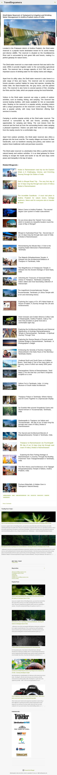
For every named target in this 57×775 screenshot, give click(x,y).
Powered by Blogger (29, 770)
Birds (13, 495)
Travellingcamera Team (18, 573)
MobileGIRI (14, 575)
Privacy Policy (15, 578)
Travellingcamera (13, 2)
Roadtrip (47, 495)
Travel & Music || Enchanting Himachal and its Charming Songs (26, 647)
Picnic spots (40, 495)
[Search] (55, 2)
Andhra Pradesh (7, 495)
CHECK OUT (15, 562)
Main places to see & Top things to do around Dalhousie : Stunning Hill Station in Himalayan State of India (25, 546)
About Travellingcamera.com (19, 572)
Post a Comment (7, 503)
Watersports (6, 497)
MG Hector (33, 495)
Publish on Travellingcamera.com (20, 577)
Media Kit (14, 574)
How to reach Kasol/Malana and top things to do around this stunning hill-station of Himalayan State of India (26, 523)
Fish (28, 495)
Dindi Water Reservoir (21, 495)
